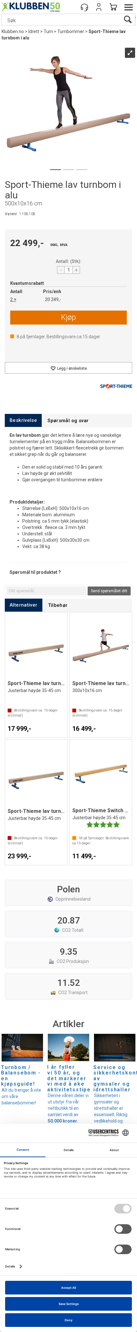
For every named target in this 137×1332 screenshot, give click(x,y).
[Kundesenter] (84, 7)
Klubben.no (13, 31)
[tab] (23, 420)
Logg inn (98, 7)
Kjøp (68, 317)
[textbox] (46, 591)
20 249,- (53, 299)
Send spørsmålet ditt (109, 591)
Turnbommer (70, 31)
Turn (48, 31)
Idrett (33, 31)
